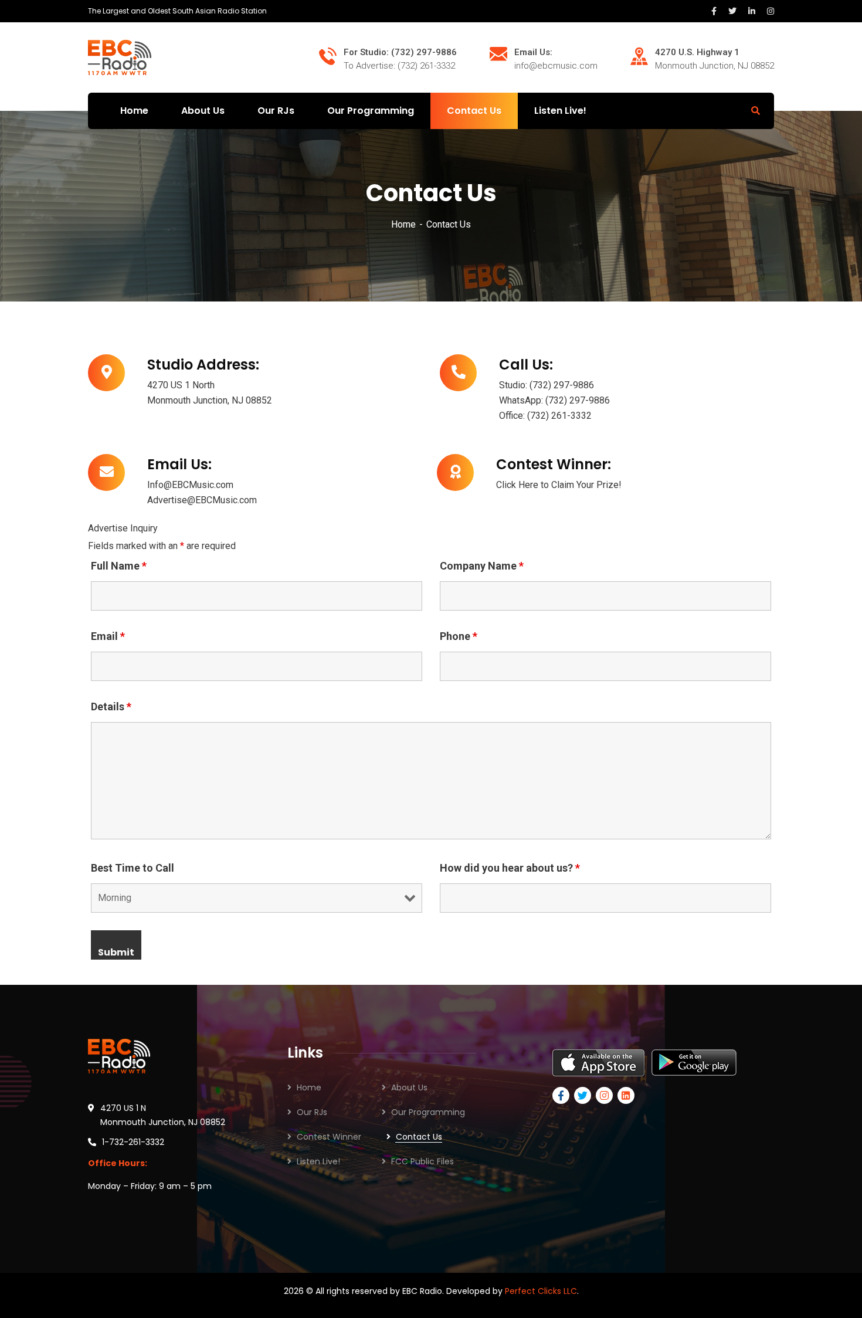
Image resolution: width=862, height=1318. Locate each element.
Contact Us (419, 1137)
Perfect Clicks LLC (541, 1291)
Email (108, 636)
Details (111, 707)
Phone (458, 636)
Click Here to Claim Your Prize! (559, 484)
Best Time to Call (132, 868)
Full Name (119, 566)
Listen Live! (318, 1161)
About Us (409, 1087)
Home (403, 224)
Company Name (482, 566)
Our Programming (428, 1112)
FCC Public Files (422, 1161)
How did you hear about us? (510, 868)
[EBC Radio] (119, 56)
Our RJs (312, 1112)
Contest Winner (329, 1137)
